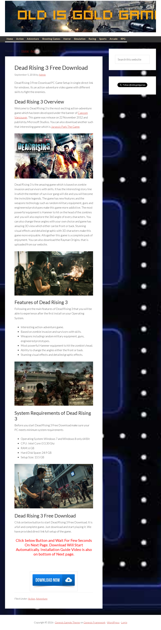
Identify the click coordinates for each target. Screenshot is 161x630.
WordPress (113, 622)
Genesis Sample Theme (67, 622)
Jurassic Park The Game (65, 126)
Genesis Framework (94, 622)
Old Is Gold (80, 18)
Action (31, 598)
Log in (124, 622)
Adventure (41, 598)
